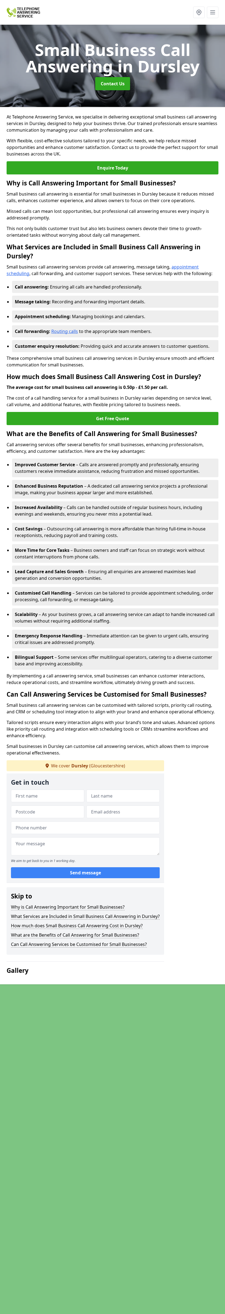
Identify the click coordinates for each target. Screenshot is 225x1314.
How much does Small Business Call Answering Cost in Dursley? (77, 926)
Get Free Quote (112, 419)
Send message (85, 873)
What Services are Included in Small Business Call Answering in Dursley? (85, 916)
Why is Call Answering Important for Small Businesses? (68, 907)
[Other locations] (199, 12)
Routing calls (64, 331)
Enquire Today (112, 168)
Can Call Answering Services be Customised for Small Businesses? (79, 944)
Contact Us (113, 84)
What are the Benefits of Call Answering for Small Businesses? (75, 935)
